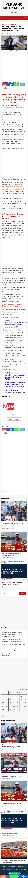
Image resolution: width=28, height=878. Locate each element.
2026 (12, 528)
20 (14, 706)
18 (6, 706)
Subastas (9, 549)
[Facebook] (11, 84)
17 (3, 706)
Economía (5, 24)
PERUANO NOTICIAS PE (14, 6)
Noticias (10, 24)
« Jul (2, 716)
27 (14, 709)
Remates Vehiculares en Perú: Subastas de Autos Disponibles (13, 654)
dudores (13, 208)
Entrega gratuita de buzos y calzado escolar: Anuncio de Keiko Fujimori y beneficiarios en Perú (12, 524)
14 (17, 702)
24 (3, 709)
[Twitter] (22, 84)
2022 (10, 33)
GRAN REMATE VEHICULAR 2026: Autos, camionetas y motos (13, 645)
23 (25, 706)
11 (6, 702)
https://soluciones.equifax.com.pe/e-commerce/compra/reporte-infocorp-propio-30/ (16, 324)
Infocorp (11, 492)
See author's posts (14, 419)
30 (25, 709)
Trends (14, 24)
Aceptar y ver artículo (14, 873)
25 (6, 709)
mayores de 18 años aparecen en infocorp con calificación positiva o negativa (13, 187)
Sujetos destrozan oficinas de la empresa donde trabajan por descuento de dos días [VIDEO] (15, 384)
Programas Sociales (11, 519)
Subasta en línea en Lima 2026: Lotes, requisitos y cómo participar (12, 649)
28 (17, 709)
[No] (26, 871)
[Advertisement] (14, 67)
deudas (7, 492)
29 (21, 709)
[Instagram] (5, 84)
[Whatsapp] (16, 84)
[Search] (25, 17)
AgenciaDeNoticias (6, 528)
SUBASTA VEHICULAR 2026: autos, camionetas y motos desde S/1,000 (11, 640)
